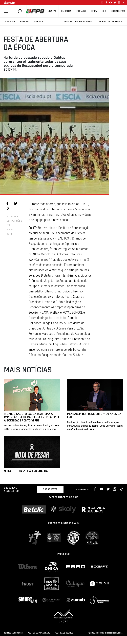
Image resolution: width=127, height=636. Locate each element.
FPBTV (94, 11)
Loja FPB (52, 11)
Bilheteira (66, 11)
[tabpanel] (54, 136)
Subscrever (50, 489)
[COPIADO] (7, 209)
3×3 (104, 11)
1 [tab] (93, 179)
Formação (81, 11)
